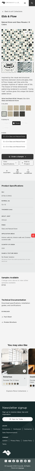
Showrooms (6, 429)
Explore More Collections (16, 391)
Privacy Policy (15, 440)
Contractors (28, 429)
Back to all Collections (13, 11)
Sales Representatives (9, 432)
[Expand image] (30, 32)
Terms (4, 444)
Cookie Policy (27, 440)
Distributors (17, 429)
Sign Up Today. (17, 419)
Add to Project (27, 163)
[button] (30, 44)
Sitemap (21, 468)
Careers (4, 440)
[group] (25, 67)
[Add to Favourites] (26, 32)
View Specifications (8, 163)
